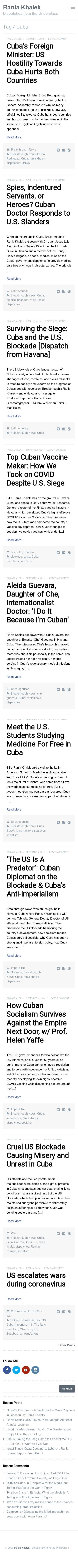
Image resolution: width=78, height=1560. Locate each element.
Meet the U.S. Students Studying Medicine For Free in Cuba (39, 740)
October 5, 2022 (35, 38)
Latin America (19, 291)
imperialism (14, 1118)
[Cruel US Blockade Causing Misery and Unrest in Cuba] (64, 1233)
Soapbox (12, 1333)
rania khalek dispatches (31, 831)
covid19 (41, 1320)
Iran (9, 1329)
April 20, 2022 (33, 180)
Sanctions (13, 561)
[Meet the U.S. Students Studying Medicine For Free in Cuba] (64, 822)
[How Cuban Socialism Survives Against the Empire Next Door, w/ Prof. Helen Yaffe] (64, 1109)
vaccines (26, 561)
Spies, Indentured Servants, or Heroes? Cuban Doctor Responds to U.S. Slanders (38, 204)
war (36, 1333)
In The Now (35, 1311)
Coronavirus (18, 1311)
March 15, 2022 (34, 449)
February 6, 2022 (35, 578)
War (13, 1233)
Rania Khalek (22, 7)
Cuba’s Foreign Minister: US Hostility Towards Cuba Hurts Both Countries (34, 63)
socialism (12, 835)
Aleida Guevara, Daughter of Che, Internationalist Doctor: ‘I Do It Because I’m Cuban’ (38, 602)
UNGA (26, 163)
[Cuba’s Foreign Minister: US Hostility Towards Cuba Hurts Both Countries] (64, 150)
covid (14, 552)
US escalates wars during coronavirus (36, 1279)
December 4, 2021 (35, 998)
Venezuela (26, 1333)
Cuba (24, 158)
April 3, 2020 (33, 1268)
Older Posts (66, 1345)
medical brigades (17, 300)
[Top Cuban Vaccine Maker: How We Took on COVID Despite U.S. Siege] (64, 552)
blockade (16, 556)
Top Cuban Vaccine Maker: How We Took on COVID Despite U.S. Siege (37, 470)
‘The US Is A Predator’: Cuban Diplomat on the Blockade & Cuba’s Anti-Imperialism (36, 876)
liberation (31, 1242)
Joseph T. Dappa (18, 1473)
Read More (14, 137)
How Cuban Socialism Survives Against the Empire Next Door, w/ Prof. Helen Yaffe (37, 1022)
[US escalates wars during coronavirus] (64, 1311)
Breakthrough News (23, 149)
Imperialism (26, 552)
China (14, 1320)
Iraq (15, 1329)
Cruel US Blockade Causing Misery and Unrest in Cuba (38, 1155)
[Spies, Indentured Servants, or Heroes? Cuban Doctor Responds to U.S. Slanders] (64, 291)
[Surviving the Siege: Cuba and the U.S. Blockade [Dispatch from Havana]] (64, 428)
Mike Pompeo (28, 1329)
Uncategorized (20, 689)
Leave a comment (58, 38)
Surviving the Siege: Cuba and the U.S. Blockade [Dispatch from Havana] (37, 341)
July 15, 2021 (33, 1139)
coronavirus (27, 1320)
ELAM (10, 831)
